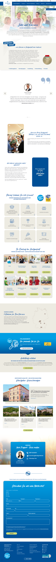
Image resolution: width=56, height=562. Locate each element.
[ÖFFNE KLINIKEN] (39, 3)
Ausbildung (30, 68)
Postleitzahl (8, 508)
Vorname (23, 498)
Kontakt (46, 68)
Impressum (31, 548)
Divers (8, 496)
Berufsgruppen (22, 68)
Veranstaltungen (19, 552)
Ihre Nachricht (9, 518)
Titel (7, 498)
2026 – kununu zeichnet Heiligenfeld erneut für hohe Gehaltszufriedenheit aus (10, 420)
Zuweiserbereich (19, 549)
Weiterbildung (38, 68)
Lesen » (5, 423)
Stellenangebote (13, 68)
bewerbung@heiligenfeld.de (36, 455)
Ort (15, 508)
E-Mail (7, 513)
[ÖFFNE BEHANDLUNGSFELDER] (20, 3)
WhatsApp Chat (33, 458)
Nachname (37, 498)
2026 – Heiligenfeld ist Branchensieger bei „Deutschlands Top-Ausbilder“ (40, 391)
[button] (5, 93)
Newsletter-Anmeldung (20, 553)
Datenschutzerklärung (33, 550)
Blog (17, 550)
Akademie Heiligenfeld (33, 544)
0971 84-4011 (33, 452)
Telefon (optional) (31, 513)
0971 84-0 (8, 548)
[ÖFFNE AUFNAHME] (44, 3)
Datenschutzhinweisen (44, 529)
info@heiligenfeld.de (9, 550)
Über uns (18, 544)
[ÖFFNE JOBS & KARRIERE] (51, 3)
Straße (7, 503)
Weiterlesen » (33, 398)
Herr (8, 494)
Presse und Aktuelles (20, 546)
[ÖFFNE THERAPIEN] (25, 3)
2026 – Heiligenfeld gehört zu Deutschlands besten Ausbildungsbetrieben (44, 420)
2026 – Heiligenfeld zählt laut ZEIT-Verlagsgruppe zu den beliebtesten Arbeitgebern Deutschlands (27, 420)
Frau (8, 493)
